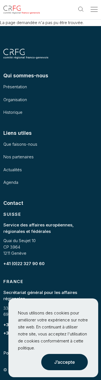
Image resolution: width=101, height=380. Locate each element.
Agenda (10, 182)
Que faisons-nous (20, 144)
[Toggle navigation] (94, 10)
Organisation (15, 99)
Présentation (15, 86)
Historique (12, 112)
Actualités (12, 169)
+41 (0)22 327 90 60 (24, 263)
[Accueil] (21, 10)
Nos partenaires (18, 156)
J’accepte (64, 362)
